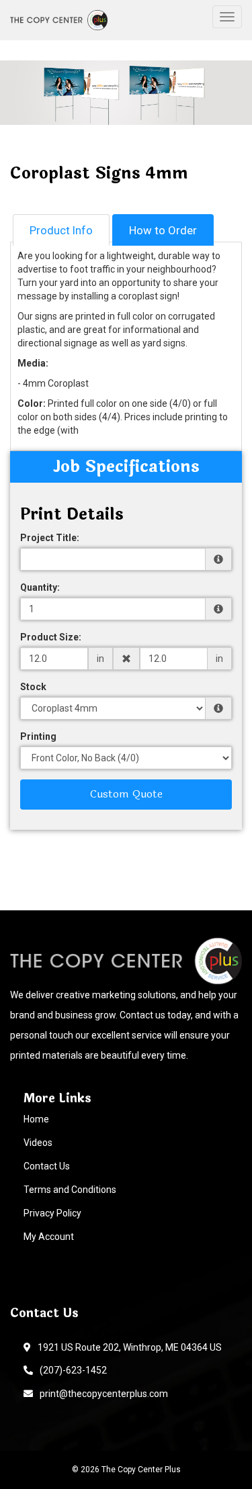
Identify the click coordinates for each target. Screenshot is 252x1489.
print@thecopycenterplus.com (102, 1393)
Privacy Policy (52, 1213)
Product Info (61, 230)
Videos (38, 1142)
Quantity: (40, 587)
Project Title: (49, 537)
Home (36, 1119)
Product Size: (50, 637)
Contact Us (47, 1166)
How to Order (163, 230)
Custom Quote (126, 793)
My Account (49, 1236)
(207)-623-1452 (71, 1370)
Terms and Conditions (70, 1189)
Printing (38, 736)
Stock (33, 686)
